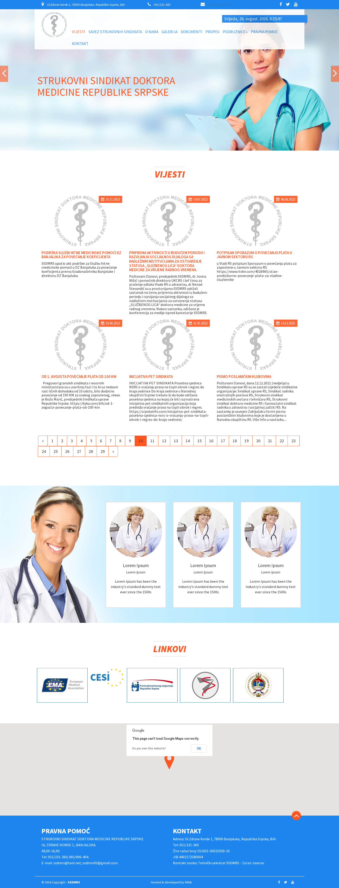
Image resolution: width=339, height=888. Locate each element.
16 (211, 299)
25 (56, 310)
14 (188, 299)
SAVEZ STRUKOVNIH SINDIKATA (115, 31)
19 (246, 299)
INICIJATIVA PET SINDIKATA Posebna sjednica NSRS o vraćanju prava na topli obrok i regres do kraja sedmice (166, 245)
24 (44, 310)
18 (235, 299)
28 (91, 310)
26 (67, 310)
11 (152, 299)
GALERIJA (170, 31)
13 (176, 299)
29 (103, 310)
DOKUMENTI (191, 31)
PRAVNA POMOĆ (264, 31)
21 (270, 299)
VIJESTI (78, 31)
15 (199, 299)
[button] (4, 17)
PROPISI (212, 31)
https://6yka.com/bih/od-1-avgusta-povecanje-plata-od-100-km (78, 264)
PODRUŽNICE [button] (234, 31)
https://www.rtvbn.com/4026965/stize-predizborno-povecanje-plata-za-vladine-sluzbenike (250, 134)
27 (79, 310)
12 (164, 299)
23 (293, 299)
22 (282, 299)
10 (141, 299)
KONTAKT (80, 43)
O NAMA (151, 31)
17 (223, 299)
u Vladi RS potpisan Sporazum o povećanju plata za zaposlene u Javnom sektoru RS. (257, 124)
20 (258, 299)
